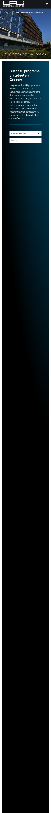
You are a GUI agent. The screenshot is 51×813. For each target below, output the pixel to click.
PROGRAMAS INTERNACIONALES (32, 12)
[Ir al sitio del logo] (24, 4)
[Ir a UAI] (9, 4)
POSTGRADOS (14, 12)
